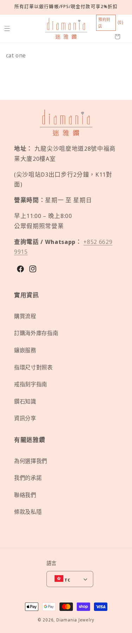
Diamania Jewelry (75, 620)
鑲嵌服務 (25, 350)
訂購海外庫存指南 (36, 333)
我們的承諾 (28, 478)
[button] (7, 28)
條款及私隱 (28, 512)
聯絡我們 (25, 495)
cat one (16, 55)
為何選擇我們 (30, 461)
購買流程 (25, 316)
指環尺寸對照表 (33, 367)
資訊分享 (25, 418)
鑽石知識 (25, 401)
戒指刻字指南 (30, 384)
